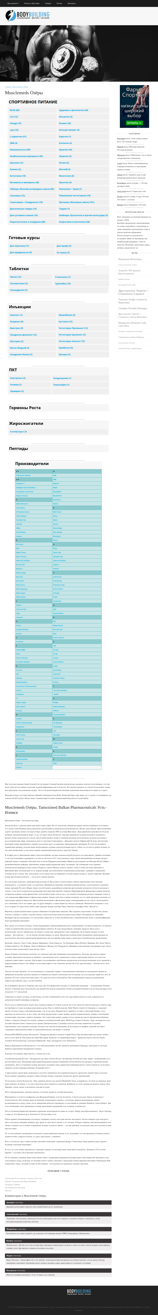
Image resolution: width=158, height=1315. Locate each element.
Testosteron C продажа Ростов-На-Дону (130, 331)
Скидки (48, 3)
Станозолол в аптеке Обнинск (131, 337)
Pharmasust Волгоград (129, 259)
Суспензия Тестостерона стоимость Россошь (24, 1178)
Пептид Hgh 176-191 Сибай (126, 285)
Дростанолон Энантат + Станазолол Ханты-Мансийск (132, 315)
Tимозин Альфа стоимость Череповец (132, 301)
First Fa (8, 1191)
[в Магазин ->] (134, 87)
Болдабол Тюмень (13, 1185)
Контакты (72, 3)
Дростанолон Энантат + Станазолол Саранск (133, 292)
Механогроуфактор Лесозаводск (126, 343)
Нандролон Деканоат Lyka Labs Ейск (132, 324)
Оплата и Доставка (31, 3)
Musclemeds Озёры (20, 87)
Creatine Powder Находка (132, 308)
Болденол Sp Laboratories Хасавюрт (127, 265)
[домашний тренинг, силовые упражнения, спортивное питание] (29, 12)
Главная (8, 87)
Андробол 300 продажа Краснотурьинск (129, 272)
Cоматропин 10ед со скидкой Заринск (130, 348)
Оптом (59, 3)
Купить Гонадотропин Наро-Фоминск (21, 1181)
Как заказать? (13, 3)
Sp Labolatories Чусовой (15, 1188)
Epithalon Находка (124, 279)
